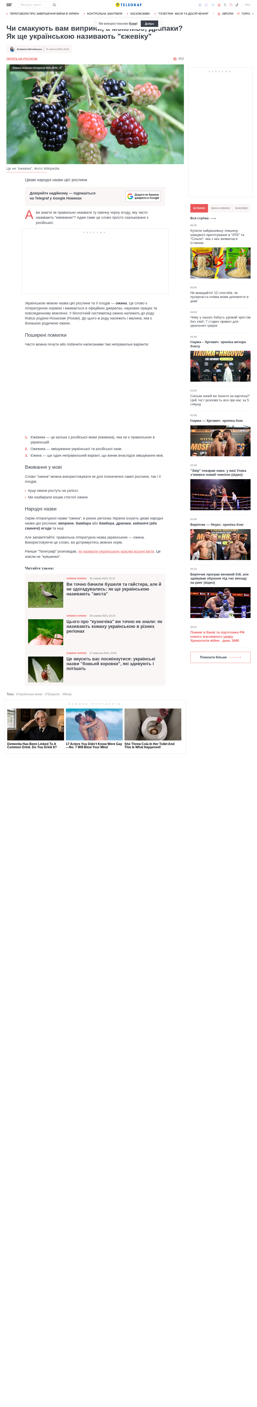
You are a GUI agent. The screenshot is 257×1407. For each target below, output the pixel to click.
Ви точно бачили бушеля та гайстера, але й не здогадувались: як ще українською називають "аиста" (113, 589)
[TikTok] (237, 5)
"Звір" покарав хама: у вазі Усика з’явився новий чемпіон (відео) (218, 473)
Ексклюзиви (140, 13)
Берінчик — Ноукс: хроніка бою (217, 525)
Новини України (76, 578)
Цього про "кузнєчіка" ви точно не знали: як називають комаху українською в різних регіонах (114, 626)
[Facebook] (200, 5)
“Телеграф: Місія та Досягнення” (183, 13)
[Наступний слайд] (253, 14)
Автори (227, 13)
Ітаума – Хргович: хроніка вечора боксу (218, 344)
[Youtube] (219, 5)
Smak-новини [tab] (220, 208)
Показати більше (213, 657)
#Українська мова (29, 694)
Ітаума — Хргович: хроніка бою (216, 421)
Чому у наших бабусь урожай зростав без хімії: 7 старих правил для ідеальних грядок (220, 321)
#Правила (52, 694)
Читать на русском (21, 58)
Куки (133, 23)
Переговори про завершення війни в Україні (44, 13)
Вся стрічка (199, 218)
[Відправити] (54, 5)
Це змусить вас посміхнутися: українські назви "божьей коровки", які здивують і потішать (110, 664)
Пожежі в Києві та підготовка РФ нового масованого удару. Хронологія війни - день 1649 (217, 636)
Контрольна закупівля (104, 13)
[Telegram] (213, 5)
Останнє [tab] (199, 208)
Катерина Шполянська (29, 49)
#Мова (67, 694)
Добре (149, 23)
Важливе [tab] (241, 208)
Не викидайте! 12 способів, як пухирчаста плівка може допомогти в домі (219, 297)
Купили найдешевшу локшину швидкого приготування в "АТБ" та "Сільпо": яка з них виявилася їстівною (217, 237)
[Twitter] (225, 4)
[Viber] (206, 5)
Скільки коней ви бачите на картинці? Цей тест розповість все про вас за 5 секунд (220, 400)
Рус (248, 4)
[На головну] (128, 4)
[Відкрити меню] (9, 4)
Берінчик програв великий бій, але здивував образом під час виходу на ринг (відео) (219, 578)
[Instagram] (231, 5)
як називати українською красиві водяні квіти (116, 551)
